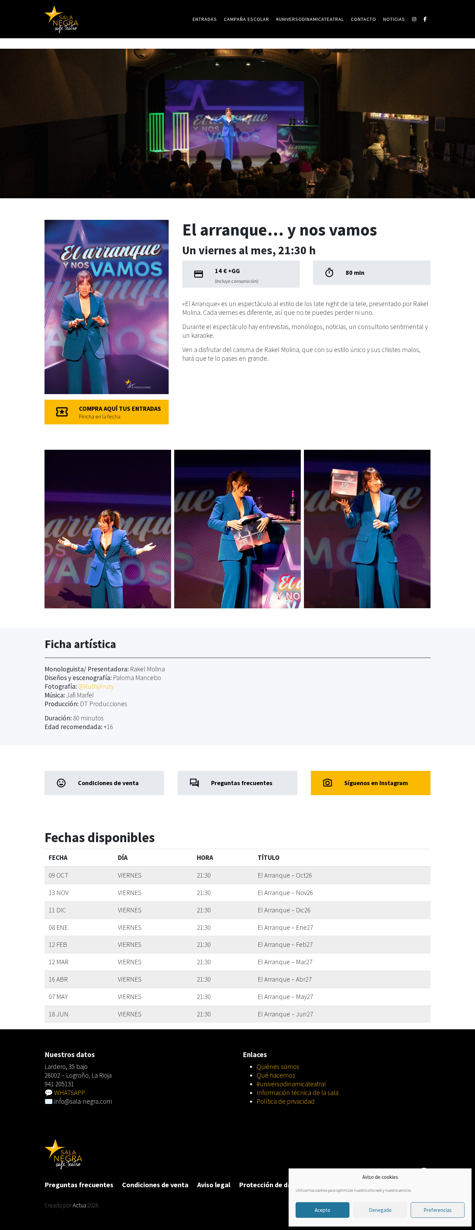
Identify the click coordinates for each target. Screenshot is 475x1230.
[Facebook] (425, 19)
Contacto (363, 19)
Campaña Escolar (246, 19)
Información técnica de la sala (297, 1092)
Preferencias (438, 1210)
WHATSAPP (69, 1092)
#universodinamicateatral (310, 19)
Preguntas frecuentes (79, 1184)
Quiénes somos (278, 1066)
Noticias (394, 19)
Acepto (322, 1210)
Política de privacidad (286, 1101)
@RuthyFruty (96, 686)
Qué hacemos (276, 1075)
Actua (79, 1205)
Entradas (205, 19)
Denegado (380, 1210)
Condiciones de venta (155, 1184)
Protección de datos (270, 1184)
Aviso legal (213, 1184)
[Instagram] (414, 19)
